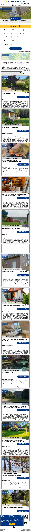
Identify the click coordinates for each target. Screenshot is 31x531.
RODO (8, 521)
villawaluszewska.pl (15, 1)
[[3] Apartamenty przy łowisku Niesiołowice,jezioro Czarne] (16, 151)
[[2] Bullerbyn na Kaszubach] (16, 117)
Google (2, 516)
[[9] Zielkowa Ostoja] (16, 363)
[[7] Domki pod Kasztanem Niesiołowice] (16, 296)
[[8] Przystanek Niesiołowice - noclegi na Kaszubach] (16, 329)
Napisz (29, 530)
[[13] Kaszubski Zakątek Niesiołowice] (16, 498)
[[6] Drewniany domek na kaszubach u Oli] (16, 262)
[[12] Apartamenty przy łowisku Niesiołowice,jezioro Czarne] (16, 464)
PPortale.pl (2, 530)
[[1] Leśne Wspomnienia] (16, 84)
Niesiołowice (5, 78)
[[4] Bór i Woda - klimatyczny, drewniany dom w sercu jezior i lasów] (16, 185)
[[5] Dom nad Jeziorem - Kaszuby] (16, 218)
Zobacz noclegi (23, 97)
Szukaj (15, 48)
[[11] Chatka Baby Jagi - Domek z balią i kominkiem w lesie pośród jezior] (16, 430)
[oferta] (5, 90)
